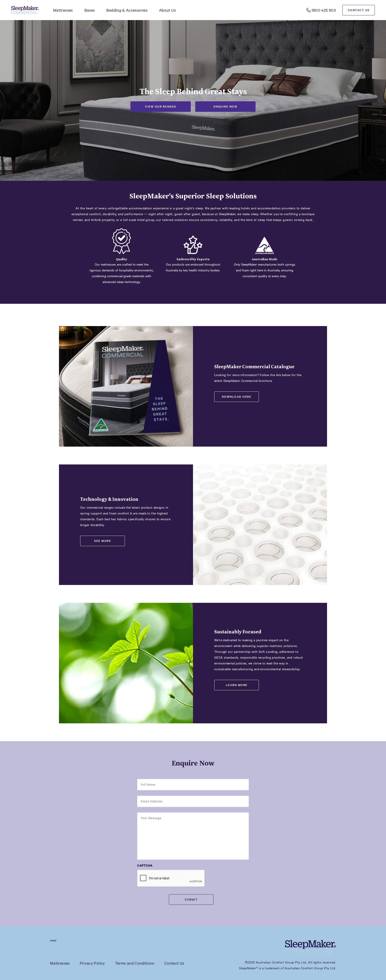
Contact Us (359, 10)
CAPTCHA (144, 865)
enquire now (225, 106)
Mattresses (63, 10)
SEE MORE (102, 541)
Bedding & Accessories (126, 10)
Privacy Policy (92, 963)
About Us (167, 10)
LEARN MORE (237, 685)
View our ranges (160, 106)
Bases (89, 10)
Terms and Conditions (134, 963)
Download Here (237, 396)
